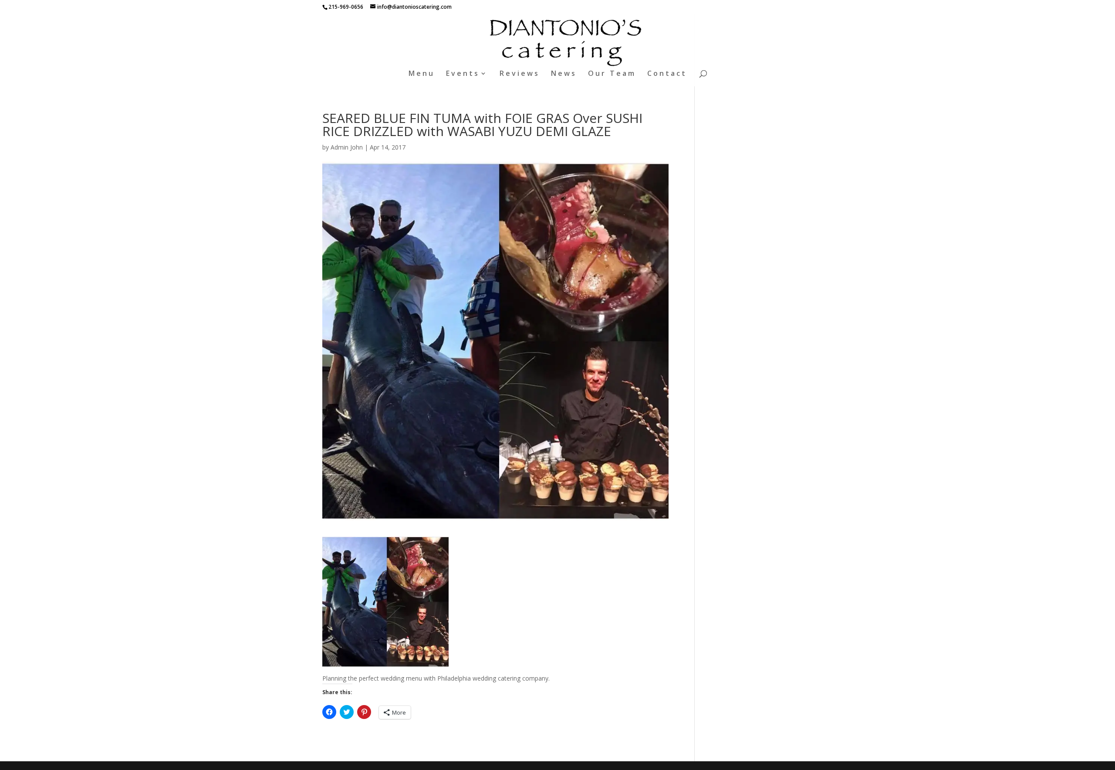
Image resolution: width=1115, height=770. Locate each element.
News (564, 74)
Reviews (520, 74)
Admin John (347, 147)
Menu (422, 74)
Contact (667, 74)
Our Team (612, 74)
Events (463, 74)
